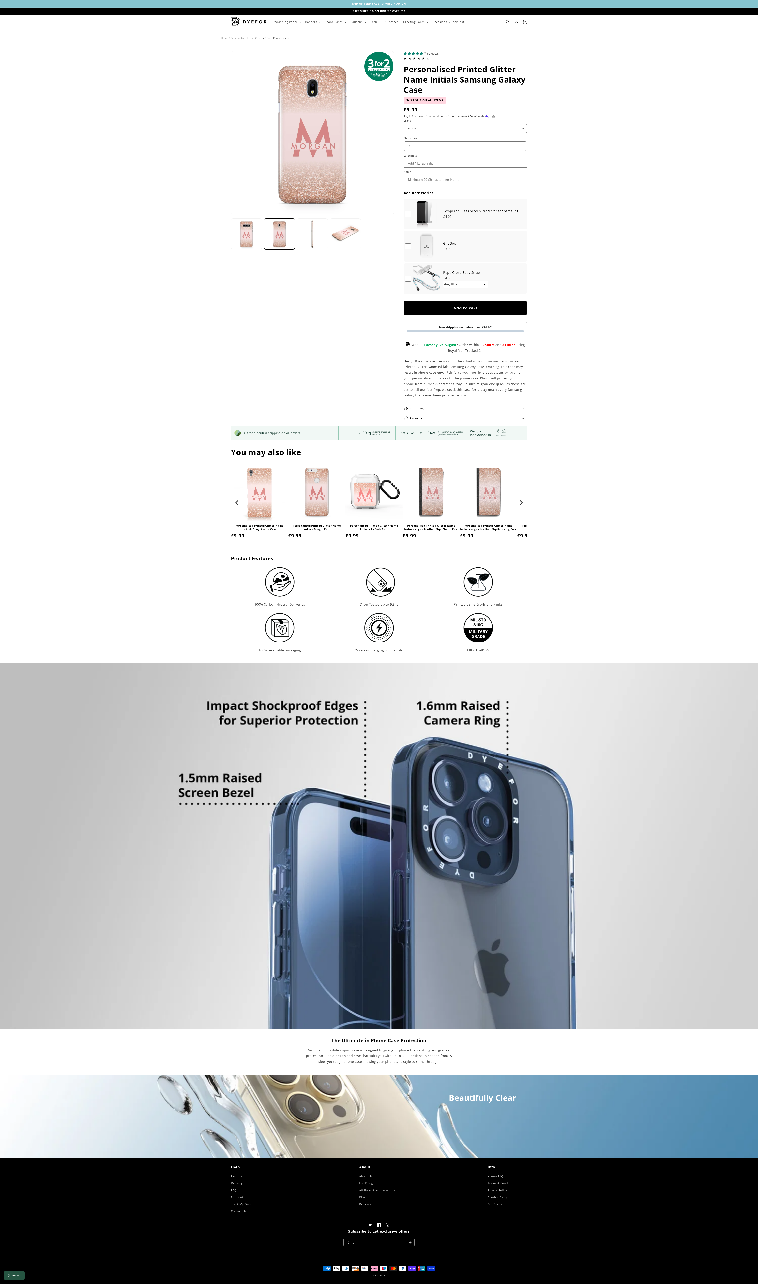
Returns (236, 1176)
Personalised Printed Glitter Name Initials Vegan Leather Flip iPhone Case (431, 527)
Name (407, 172)
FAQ (234, 1190)
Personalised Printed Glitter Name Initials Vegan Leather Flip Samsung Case (488, 527)
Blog (362, 1197)
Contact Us (238, 1211)
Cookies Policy (498, 1197)
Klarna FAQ (496, 1176)
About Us (365, 1176)
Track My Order (242, 1204)
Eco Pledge (367, 1183)
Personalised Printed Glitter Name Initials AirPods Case (374, 527)
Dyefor (383, 1275)
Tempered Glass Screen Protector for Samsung (481, 211)
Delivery (237, 1183)
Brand (407, 120)
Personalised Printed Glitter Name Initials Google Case (317, 527)
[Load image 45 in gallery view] (345, 233)
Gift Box (449, 243)
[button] (287, 22)
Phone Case (411, 138)
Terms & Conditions (502, 1183)
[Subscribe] (410, 1242)
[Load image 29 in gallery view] (279, 233)
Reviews (365, 1204)
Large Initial (411, 155)
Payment (237, 1197)
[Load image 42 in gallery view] (312, 233)
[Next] (520, 503)
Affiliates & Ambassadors (377, 1190)
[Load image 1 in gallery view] (246, 233)
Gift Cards (495, 1204)
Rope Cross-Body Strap (461, 272)
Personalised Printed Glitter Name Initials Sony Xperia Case (259, 527)
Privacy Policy (497, 1190)
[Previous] (237, 503)
